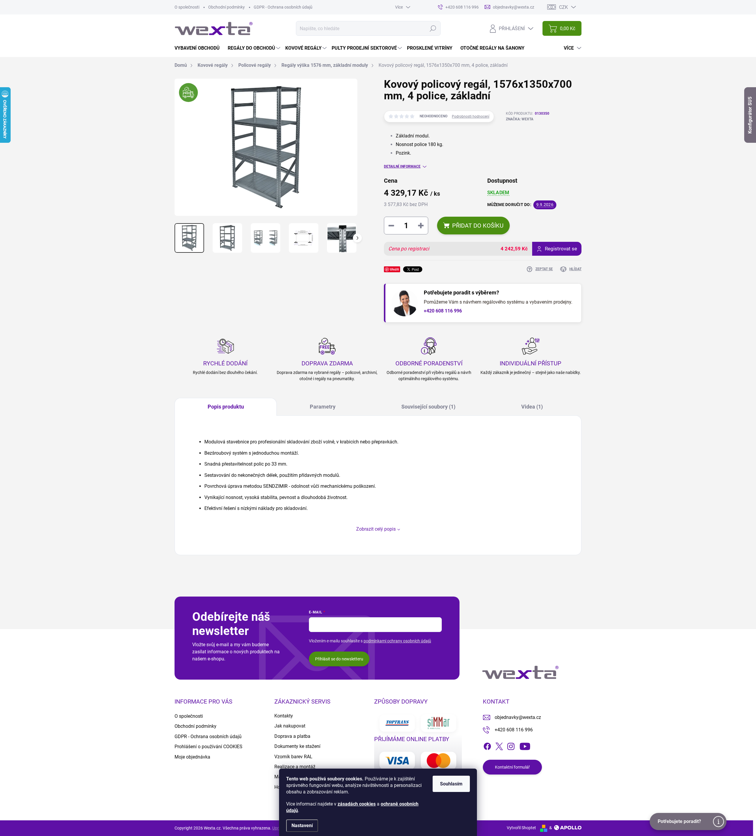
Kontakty (283, 716)
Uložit (394, 269)
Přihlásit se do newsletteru (339, 659)
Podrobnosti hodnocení (470, 116)
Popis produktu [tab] (226, 407)
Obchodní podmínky (226, 7)
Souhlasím (451, 784)
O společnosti (187, 7)
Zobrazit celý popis (376, 529)
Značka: (519, 119)
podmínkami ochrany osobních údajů (397, 641)
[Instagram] (510, 745)
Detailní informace (402, 166)
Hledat (433, 28)
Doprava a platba (292, 736)
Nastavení (302, 825)
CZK (563, 7)
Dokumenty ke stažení (297, 746)
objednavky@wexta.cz (518, 717)
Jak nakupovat (289, 726)
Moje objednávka (192, 757)
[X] (499, 745)
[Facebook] (487, 745)
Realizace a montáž (294, 766)
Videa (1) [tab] (532, 407)
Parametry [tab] (322, 407)
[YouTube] (525, 745)
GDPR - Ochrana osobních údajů (283, 7)
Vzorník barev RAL (293, 756)
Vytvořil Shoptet (521, 827)
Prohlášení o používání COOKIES (208, 746)
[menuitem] (199, 48)
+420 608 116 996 (443, 311)
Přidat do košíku (478, 225)
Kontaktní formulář (512, 767)
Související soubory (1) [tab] (428, 407)
